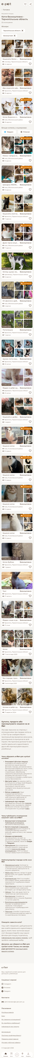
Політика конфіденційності (11, 1035)
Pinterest (26, 132)
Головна (6, 10)
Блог (3, 1016)
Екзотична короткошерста (16, 902)
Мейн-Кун (9, 873)
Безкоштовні (8, 36)
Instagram (7, 984)
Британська (10, 896)
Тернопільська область (12, 30)
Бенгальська (10, 886)
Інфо (27, 808)
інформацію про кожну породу (15, 938)
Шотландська (10, 878)
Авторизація (6, 1032)
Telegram (10, 132)
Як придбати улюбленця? (11, 1023)
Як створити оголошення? (11, 1019)
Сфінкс (8, 892)
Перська (8, 911)
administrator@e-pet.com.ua (14, 1002)
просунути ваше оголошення (15, 850)
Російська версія (8, 1012)
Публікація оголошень (14, 823)
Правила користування (10, 1039)
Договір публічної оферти (11, 1042)
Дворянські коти (12, 865)
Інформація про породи (10, 1026)
